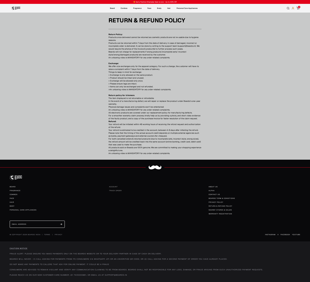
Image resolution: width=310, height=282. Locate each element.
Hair (169, 8)
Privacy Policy (216, 202)
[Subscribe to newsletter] (61, 224)
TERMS (47, 235)
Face (149, 8)
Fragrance (137, 8)
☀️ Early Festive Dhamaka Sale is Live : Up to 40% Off (155, 2)
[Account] (293, 8)
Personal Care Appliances (187, 8)
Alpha (212, 191)
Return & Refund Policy (220, 206)
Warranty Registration (220, 214)
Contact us (214, 194)
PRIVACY (58, 235)
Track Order (115, 191)
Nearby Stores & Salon (220, 210)
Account (113, 187)
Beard (112, 8)
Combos (124, 8)
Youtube (296, 235)
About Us (213, 187)
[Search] (288, 8)
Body (159, 8)
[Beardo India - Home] (16, 8)
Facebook (285, 235)
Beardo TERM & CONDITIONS (222, 198)
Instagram (270, 235)
